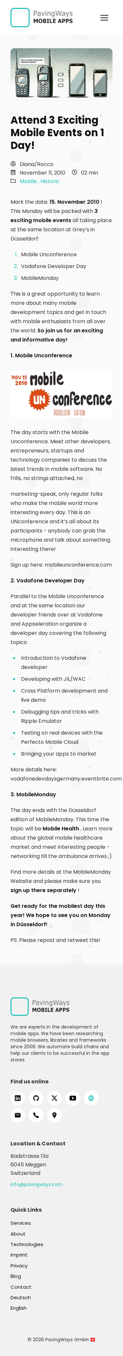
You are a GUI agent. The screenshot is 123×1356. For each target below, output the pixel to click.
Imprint (19, 1254)
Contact (20, 1286)
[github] (36, 1098)
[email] (17, 1115)
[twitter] (54, 1098)
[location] (54, 1115)
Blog (15, 1276)
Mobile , (30, 181)
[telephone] (36, 1115)
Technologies (26, 1244)
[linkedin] (17, 1098)
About (18, 1233)
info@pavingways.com (36, 1184)
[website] (91, 1098)
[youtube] (73, 1098)
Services (20, 1223)
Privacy (19, 1265)
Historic (50, 181)
